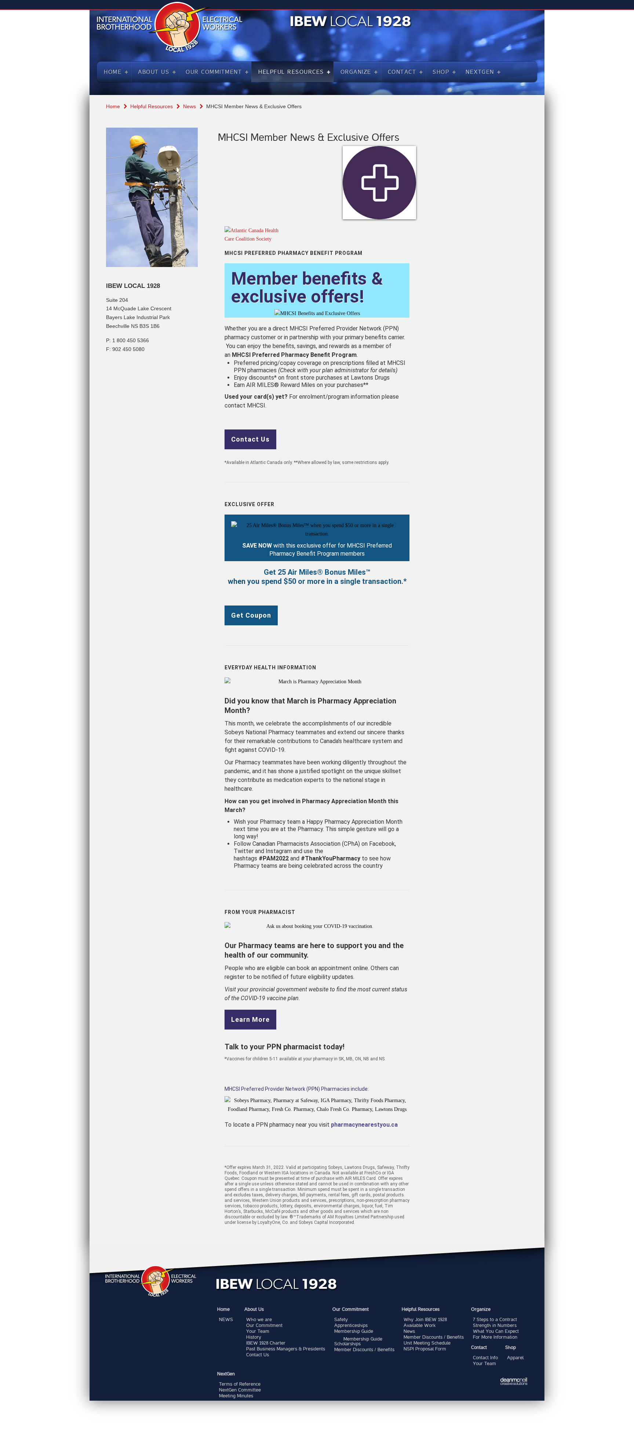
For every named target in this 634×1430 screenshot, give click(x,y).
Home (113, 106)
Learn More (250, 1019)
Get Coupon (251, 615)
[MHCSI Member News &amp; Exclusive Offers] (379, 182)
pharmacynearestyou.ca (364, 1124)
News (189, 106)
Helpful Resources (151, 106)
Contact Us (250, 439)
